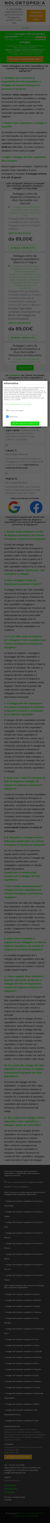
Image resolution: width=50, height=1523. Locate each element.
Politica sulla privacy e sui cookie (17, 404)
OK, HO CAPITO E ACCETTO (25, 423)
